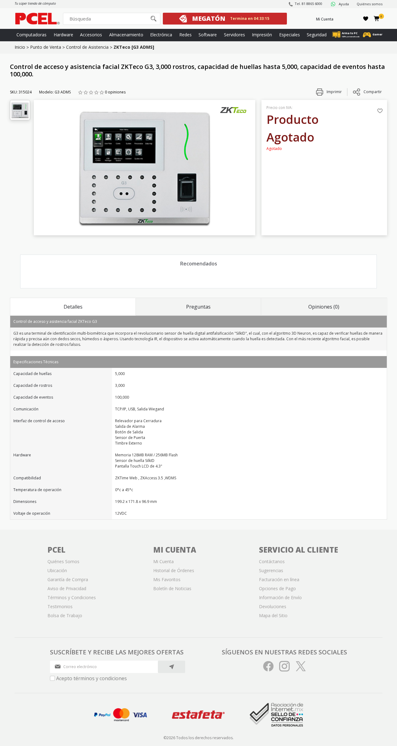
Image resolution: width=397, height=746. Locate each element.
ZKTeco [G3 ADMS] (134, 47)
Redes (185, 35)
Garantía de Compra (67, 579)
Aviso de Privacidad (66, 588)
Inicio (20, 47)
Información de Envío (280, 597)
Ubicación (57, 570)
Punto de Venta (45, 47)
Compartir (373, 91)
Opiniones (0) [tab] (323, 306)
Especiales (289, 35)
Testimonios (60, 606)
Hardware (63, 35)
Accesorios (91, 35)
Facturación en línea (279, 579)
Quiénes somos (369, 4)
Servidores (234, 35)
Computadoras (31, 35)
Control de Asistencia (87, 47)
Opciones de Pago (277, 588)
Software (207, 35)
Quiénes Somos (63, 561)
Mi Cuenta (324, 19)
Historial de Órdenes (173, 570)
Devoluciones (272, 606)
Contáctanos (272, 561)
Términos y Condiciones (71, 597)
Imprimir (334, 91)
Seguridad (317, 35)
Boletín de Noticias (172, 588)
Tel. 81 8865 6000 (308, 3)
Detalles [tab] (73, 306)
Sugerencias (271, 570)
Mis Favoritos (167, 579)
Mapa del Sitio (273, 615)
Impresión (262, 35)
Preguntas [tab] (198, 306)
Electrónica (161, 35)
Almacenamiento (126, 35)
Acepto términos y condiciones (91, 678)
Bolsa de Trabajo (64, 615)
